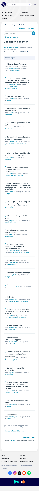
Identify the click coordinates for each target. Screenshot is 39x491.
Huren (9, 289)
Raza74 (11, 390)
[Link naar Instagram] (15, 473)
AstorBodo (12, 98)
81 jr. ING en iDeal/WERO (17, 96)
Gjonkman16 (13, 263)
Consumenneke (14, 250)
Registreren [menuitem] (23, 28)
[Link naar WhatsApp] (29, 473)
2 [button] (6, 51)
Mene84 (11, 372)
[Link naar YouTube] (24, 473)
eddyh (11, 206)
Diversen (8, 159)
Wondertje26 (13, 299)
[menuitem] (26, 438)
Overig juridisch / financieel (20, 252)
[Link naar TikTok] (19, 473)
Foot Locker (12, 414)
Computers (11, 329)
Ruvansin (12, 192)
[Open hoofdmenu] (35, 4)
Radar (11, 113)
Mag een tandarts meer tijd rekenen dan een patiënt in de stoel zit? (17, 311)
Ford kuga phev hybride (16, 260)
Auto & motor (15, 70)
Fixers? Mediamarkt (15, 325)
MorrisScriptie (13, 84)
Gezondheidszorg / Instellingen (18, 301)
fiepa (10, 234)
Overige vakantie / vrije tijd (14, 175)
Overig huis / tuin (10, 129)
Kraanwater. (12, 285)
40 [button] (17, 51)
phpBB (13, 440)
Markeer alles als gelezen (11, 47)
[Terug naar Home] (3, 4)
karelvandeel (13, 141)
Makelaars (8, 115)
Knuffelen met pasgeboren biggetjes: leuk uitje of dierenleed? (16, 169)
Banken (9, 100)
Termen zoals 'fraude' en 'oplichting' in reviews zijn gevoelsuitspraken (15, 246)
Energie (7, 194)
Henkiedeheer (13, 68)
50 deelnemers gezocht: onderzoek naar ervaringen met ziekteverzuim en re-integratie (17, 80)
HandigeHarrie (13, 342)
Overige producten (11, 392)
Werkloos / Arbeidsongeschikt (11, 87)
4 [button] (11, 51)
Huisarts (10, 297)
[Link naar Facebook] (10, 473)
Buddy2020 (12, 275)
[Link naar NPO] (22, 482)
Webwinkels (9, 236)
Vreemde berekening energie (18, 273)
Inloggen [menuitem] (32, 28)
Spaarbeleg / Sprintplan (13, 360)
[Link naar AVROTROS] (16, 482)
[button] (29, 4)
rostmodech (15, 287)
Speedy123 (12, 404)
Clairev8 (11, 220)
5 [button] (13, 51)
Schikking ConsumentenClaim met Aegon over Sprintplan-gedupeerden (17, 354)
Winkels (9, 419)
